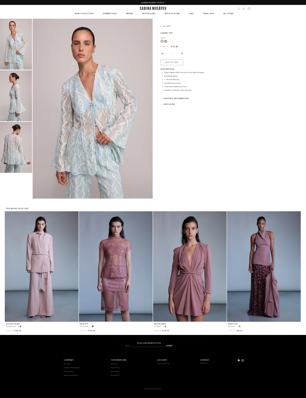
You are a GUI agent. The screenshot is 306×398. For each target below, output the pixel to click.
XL (182, 53)
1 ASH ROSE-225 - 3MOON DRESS (165, 326)
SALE (191, 13)
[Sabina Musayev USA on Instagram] (239, 360)
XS (162, 53)
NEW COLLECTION (84, 13)
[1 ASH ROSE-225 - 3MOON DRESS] (165, 326)
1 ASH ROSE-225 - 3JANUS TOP (239, 326)
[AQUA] (165, 42)
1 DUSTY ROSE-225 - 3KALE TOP (93, 326)
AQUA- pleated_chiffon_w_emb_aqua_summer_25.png (162, 41)
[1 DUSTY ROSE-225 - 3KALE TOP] (93, 326)
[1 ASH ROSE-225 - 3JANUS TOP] (239, 326)
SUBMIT (169, 345)
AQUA (165, 41)
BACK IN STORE (172, 13)
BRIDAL (129, 13)
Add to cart (42, 320)
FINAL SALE (208, 13)
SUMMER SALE (110, 13)
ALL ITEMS (228, 13)
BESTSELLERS (149, 13)
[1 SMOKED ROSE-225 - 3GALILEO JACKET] (20, 326)
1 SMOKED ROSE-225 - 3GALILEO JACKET (20, 326)
